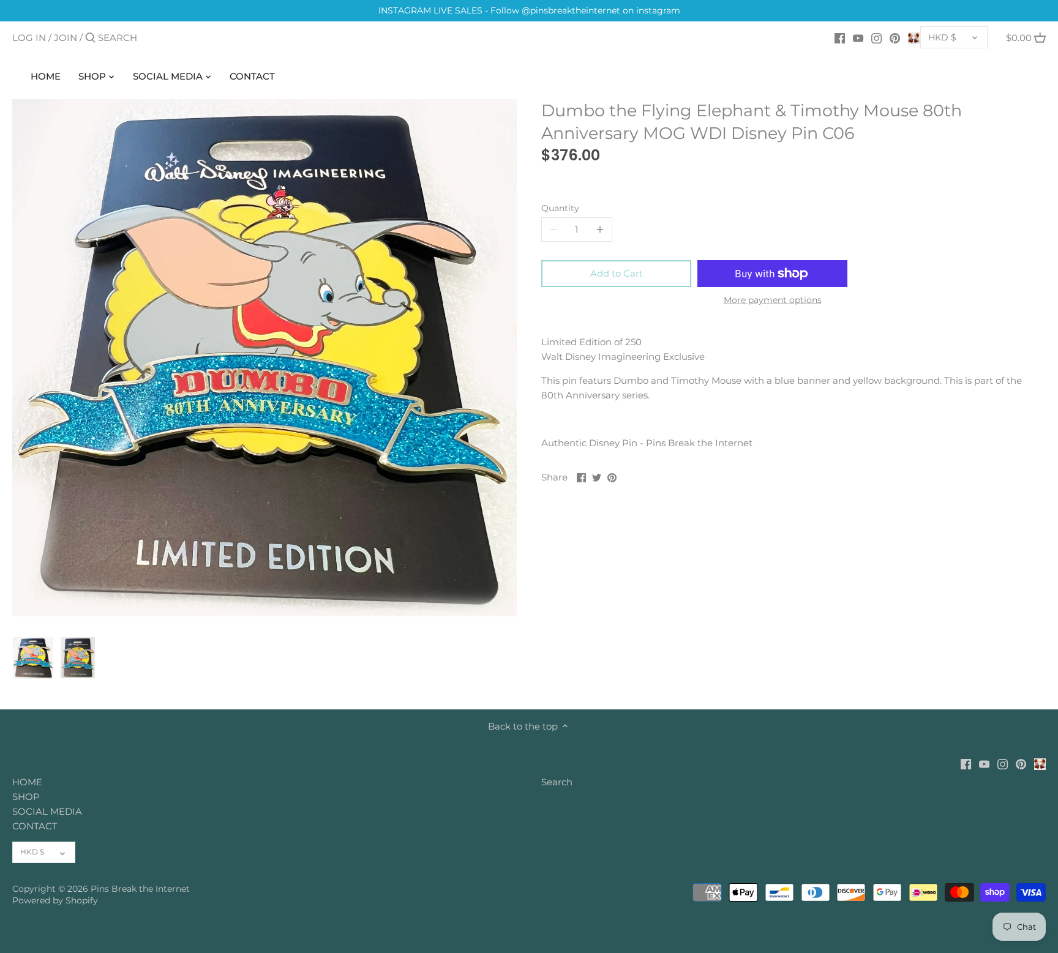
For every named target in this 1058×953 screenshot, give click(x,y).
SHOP (26, 796)
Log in (29, 37)
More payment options (773, 300)
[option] (33, 658)
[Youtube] (858, 37)
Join (65, 37)
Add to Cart (616, 273)
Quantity (560, 208)
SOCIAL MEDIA (47, 811)
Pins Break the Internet (140, 889)
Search (556, 782)
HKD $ (942, 37)
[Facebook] (840, 37)
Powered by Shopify (55, 900)
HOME (27, 782)
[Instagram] (876, 37)
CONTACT (35, 826)
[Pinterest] (895, 37)
